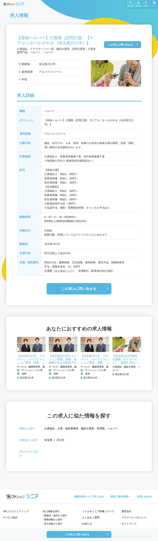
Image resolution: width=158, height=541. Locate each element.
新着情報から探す (53, 519)
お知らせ (87, 523)
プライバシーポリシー (134, 517)
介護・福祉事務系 (67, 428)
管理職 (101, 428)
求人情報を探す (51, 511)
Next (141, 350)
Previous (17, 350)
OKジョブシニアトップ (16, 511)
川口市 (60, 440)
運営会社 (126, 511)
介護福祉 (49, 428)
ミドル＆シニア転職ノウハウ (98, 511)
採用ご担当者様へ (120, 496)
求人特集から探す (53, 523)
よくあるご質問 (90, 517)
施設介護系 (87, 428)
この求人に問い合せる (79, 289)
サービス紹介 (10, 517)
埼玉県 (48, 440)
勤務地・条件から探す (55, 515)
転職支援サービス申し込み (89, 496)
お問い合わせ (144, 496)
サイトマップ (129, 523)
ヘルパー (112, 428)
